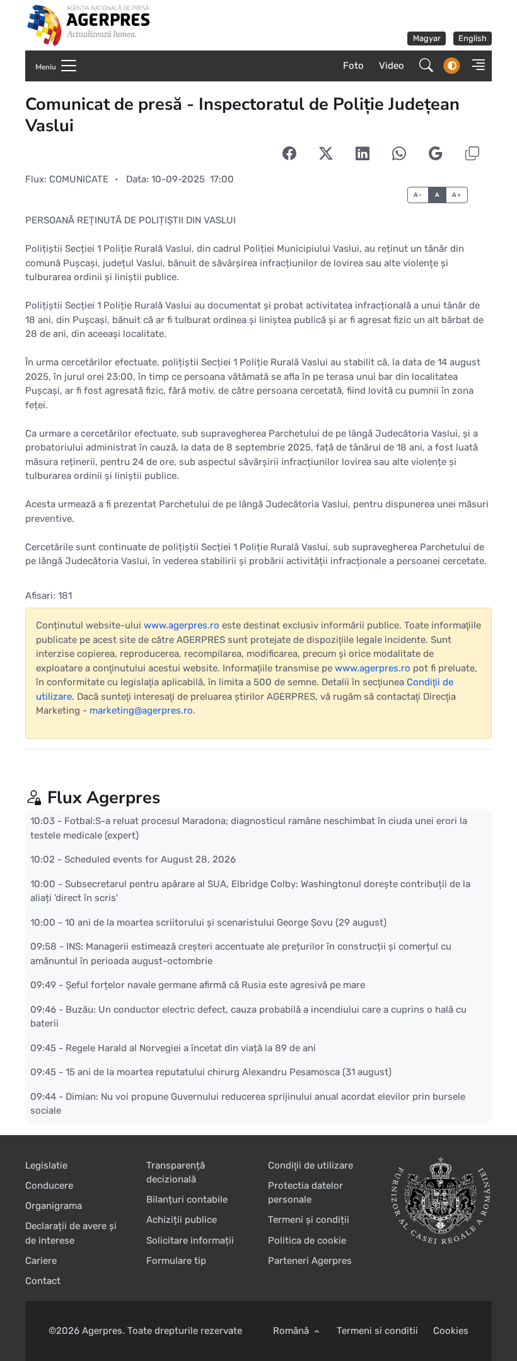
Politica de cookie (307, 1240)
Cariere (41, 1260)
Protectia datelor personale (305, 1193)
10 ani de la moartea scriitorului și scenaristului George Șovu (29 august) (225, 922)
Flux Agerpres (103, 798)
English (472, 38)
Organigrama (53, 1205)
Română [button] (292, 1330)
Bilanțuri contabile (187, 1199)
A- (418, 194)
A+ (456, 194)
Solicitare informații (190, 1240)
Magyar (427, 38)
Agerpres (102, 1330)
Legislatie (46, 1165)
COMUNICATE (78, 179)
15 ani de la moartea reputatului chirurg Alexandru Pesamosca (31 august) (229, 1072)
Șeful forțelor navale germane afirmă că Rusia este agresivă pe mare (215, 985)
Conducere (49, 1185)
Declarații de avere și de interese (71, 1233)
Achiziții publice (181, 1219)
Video (391, 65)
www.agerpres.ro (181, 625)
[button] (474, 65)
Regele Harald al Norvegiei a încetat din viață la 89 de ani (191, 1047)
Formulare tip (176, 1260)
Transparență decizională (175, 1173)
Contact (43, 1281)
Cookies (450, 1330)
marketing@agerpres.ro (141, 710)
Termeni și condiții (308, 1219)
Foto (353, 65)
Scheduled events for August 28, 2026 (150, 859)
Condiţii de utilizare (310, 1165)
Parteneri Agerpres (310, 1260)
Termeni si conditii (377, 1330)
